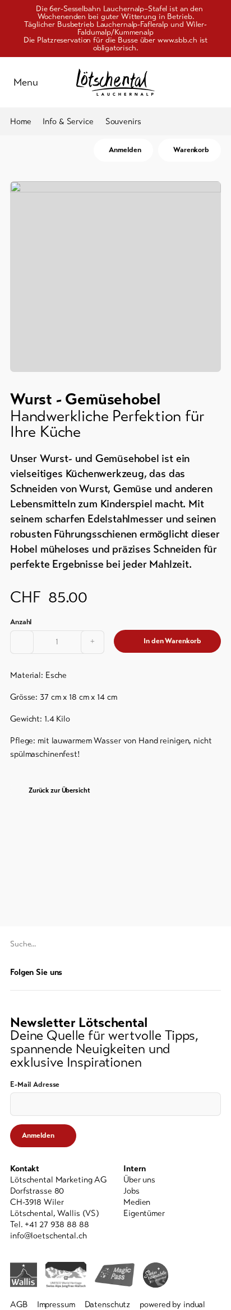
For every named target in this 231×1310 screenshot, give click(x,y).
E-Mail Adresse (34, 1084)
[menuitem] (172, 1179)
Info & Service (68, 121)
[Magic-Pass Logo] (115, 1275)
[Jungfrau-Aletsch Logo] (65, 1275)
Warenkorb (191, 149)
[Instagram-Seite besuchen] (215, 972)
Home (20, 121)
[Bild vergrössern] (115, 276)
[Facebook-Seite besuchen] (198, 972)
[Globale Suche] (215, 82)
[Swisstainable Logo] (155, 1275)
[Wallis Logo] (23, 1274)
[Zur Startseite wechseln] (115, 82)
